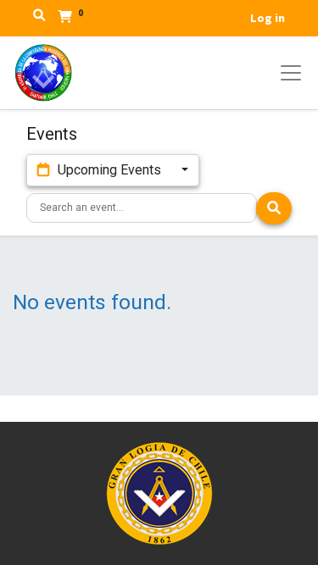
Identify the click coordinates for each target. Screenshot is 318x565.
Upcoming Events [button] (109, 170)
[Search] (274, 208)
